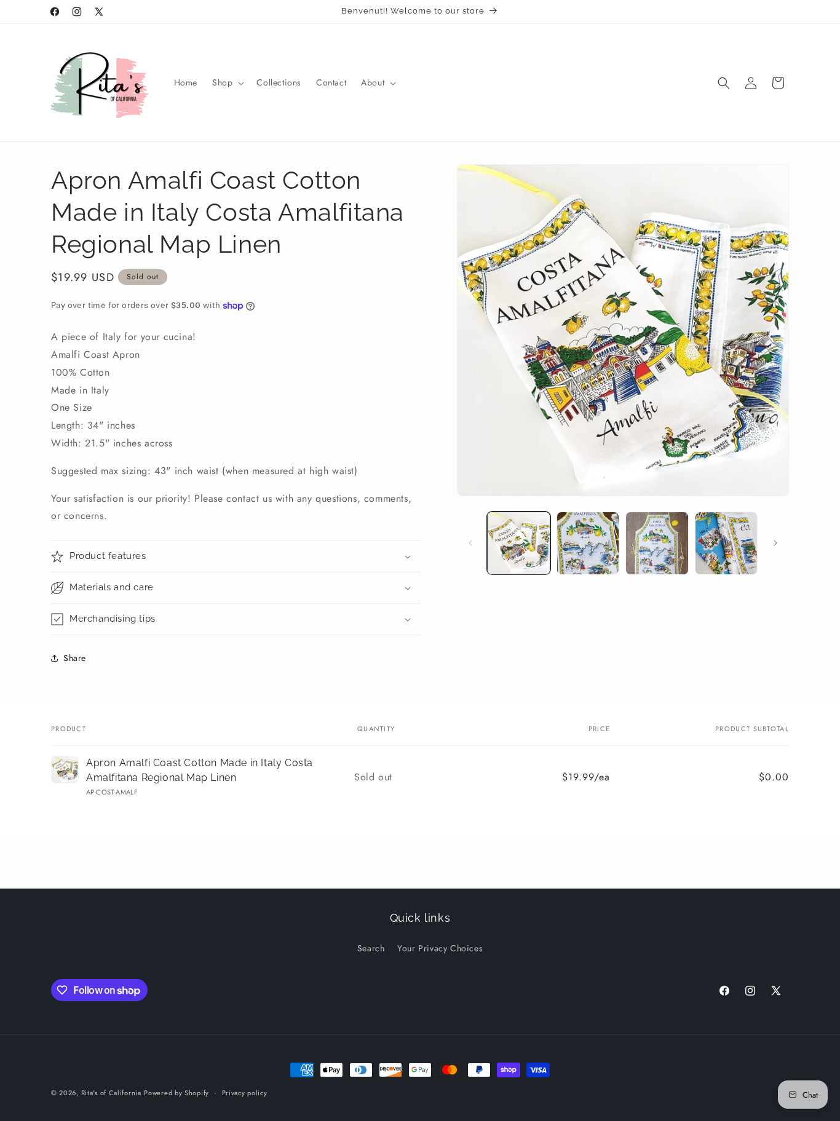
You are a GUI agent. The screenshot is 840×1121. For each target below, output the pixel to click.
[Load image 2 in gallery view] (588, 543)
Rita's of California (111, 1093)
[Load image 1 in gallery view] (518, 543)
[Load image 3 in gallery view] (657, 543)
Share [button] (74, 658)
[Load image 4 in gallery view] (726, 543)
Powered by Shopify (176, 1093)
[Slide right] (775, 543)
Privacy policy (244, 1093)
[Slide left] (470, 543)
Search (371, 948)
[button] (227, 82)
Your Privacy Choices (440, 948)
